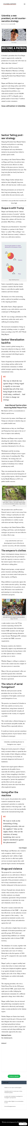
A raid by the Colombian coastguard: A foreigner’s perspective (13, 1097)
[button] (23, 1124)
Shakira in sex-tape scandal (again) (12, 1087)
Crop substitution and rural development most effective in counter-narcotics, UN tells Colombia (14, 543)
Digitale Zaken (21, 1122)
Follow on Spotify (14, 1076)
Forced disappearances (10, 1106)
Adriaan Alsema (6, 24)
